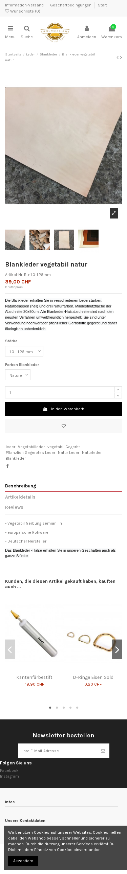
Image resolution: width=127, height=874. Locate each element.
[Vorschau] (39, 669)
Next (117, 649)
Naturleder (92, 452)
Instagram (9, 776)
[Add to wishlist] (63, 426)
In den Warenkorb (67, 409)
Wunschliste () (24, 11)
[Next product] (121, 57)
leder (10, 446)
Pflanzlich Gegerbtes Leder (30, 452)
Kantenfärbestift (34, 677)
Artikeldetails (20, 497)
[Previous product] (118, 57)
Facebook (9, 770)
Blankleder (16, 458)
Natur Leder (68, 452)
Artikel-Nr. (14, 274)
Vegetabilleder (31, 446)
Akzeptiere (23, 860)
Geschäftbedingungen (71, 5)
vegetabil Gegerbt (63, 446)
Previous (10, 649)
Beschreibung (20, 485)
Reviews (14, 507)
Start (102, 5)
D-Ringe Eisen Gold (93, 677)
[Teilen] (7, 466)
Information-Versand (25, 5)
